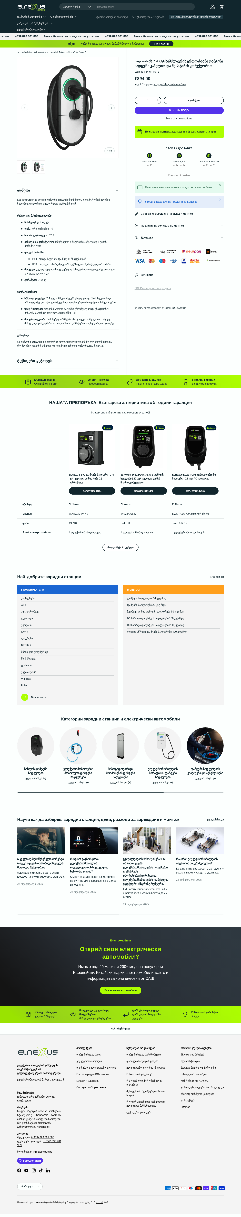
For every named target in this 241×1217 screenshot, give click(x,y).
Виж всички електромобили (120, 990)
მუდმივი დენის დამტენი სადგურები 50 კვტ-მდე (155, 611)
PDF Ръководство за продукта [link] (153, 288)
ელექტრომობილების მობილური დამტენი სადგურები (78, 773)
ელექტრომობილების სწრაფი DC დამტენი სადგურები (163, 773)
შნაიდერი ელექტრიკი (34, 651)
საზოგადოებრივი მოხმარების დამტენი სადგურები (120, 773)
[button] (221, 6)
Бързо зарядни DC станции (92, 1074)
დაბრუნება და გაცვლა (195, 1080)
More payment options (179, 118)
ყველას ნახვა (215, 819)
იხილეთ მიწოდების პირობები (170, 84)
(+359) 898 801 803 (42, 1137)
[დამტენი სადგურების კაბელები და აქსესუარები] (205, 745)
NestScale (186, 175)
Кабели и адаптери (87, 1080)
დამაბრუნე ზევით (120, 1028)
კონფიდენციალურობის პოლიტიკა (202, 1087)
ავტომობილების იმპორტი (112, 17)
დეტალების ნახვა (92, 490)
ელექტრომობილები (30, 29)
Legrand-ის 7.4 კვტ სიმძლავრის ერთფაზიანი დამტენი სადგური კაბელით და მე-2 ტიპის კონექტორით (68, 52)
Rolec (24, 685)
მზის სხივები (28, 658)
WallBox (26, 678)
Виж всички (217, 576)
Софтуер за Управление (91, 1087)
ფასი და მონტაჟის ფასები (142, 1061)
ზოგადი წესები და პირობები (198, 1067)
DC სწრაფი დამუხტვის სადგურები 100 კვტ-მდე (155, 618)
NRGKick (26, 645)
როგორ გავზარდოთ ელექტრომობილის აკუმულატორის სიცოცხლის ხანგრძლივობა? (89, 865)
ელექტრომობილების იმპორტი (145, 1067)
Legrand (139, 71)
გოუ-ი (24, 631)
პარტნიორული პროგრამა (148, 17)
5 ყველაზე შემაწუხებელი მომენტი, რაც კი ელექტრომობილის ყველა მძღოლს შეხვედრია (40, 863)
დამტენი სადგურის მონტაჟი (143, 1054)
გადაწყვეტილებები (61, 16)
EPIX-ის (99, 1202)
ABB (23, 604)
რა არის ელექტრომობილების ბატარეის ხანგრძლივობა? (197, 861)
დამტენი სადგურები (29, 16)
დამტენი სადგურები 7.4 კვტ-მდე (146, 598)
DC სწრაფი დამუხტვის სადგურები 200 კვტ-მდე (155, 625)
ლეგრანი (27, 638)
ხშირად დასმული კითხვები (197, 1093)
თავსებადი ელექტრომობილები (96, 1067)
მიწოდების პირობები (194, 1074)
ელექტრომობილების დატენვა (31, 52)
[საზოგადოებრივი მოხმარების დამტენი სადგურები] (120, 745)
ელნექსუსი (27, 598)
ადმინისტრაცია (190, 1061)
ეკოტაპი (26, 625)
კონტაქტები (188, 1100)
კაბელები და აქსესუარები (33, 23)
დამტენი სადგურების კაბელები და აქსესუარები (205, 771)
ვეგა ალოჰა (28, 672)
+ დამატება (194, 100)
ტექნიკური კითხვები (138, 1112)
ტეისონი (26, 665)
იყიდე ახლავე (161, 43)
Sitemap (185, 1107)
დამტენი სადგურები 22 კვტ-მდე (146, 604)
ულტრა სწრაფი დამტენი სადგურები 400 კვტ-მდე (157, 631)
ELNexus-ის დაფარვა (139, 1074)
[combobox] (127, 6)
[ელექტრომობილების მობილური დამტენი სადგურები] (78, 745)
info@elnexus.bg (42, 1151)
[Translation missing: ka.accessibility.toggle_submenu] (44, 17)
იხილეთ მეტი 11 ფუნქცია (120, 547)
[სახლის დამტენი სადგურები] (35, 745)
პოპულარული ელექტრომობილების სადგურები (160, 308)
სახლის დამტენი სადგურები (35, 771)
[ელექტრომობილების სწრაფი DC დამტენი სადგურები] (162, 745)
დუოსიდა (27, 618)
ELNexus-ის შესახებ (192, 1054)
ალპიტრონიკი (30, 611)
